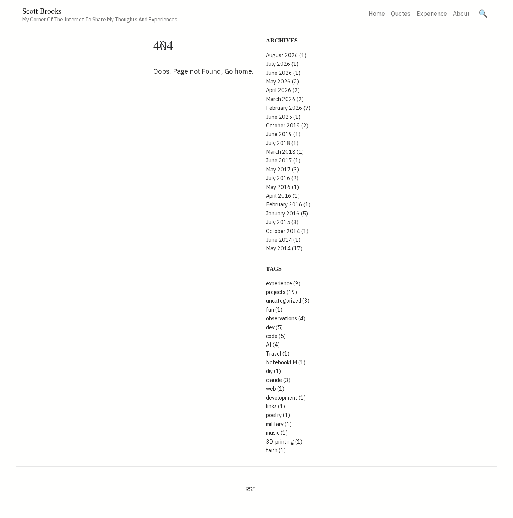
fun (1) (274, 309)
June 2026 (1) (283, 72)
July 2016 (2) (282, 178)
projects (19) (281, 291)
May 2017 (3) (282, 169)
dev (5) (274, 327)
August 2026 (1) (286, 55)
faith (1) (276, 450)
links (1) (275, 406)
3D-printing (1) (284, 441)
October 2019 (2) (287, 125)
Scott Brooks (42, 11)
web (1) (275, 388)
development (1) (286, 397)
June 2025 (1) (283, 116)
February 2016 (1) (288, 204)
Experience (431, 13)
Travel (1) (278, 353)
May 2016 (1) (282, 187)
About (461, 13)
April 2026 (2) (283, 90)
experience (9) (283, 283)
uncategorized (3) (287, 300)
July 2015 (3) (282, 222)
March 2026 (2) (285, 99)
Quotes (400, 13)
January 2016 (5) (287, 213)
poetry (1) (278, 414)
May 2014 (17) (284, 248)
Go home (238, 71)
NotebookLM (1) (285, 362)
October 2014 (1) (287, 231)
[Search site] (483, 13)
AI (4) (273, 344)
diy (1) (273, 370)
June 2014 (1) (283, 239)
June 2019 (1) (283, 134)
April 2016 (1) (283, 195)
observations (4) (285, 318)
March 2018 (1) (285, 151)
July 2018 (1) (282, 143)
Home (376, 13)
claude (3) (278, 379)
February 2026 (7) (288, 107)
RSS (250, 489)
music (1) (277, 432)
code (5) (276, 335)
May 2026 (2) (282, 81)
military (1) (279, 423)
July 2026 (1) (282, 63)
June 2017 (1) (283, 160)
